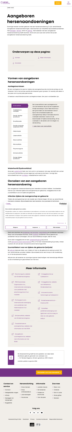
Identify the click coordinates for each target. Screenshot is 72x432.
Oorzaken (18, 63)
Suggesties (8, 403)
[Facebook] (30, 412)
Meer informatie (45, 57)
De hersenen (42, 390)
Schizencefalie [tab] (18, 153)
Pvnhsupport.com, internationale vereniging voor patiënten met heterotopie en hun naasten (22, 305)
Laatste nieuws (42, 387)
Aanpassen (35, 227)
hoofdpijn (25, 175)
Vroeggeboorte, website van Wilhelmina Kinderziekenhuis (49, 284)
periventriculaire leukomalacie (21, 241)
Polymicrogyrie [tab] (18, 148)
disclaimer (26, 419)
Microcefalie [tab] (17, 144)
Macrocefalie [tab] (17, 140)
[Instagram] (38, 412)
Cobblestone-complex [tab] (17, 110)
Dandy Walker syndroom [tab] (17, 116)
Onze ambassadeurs (26, 391)
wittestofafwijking (35, 239)
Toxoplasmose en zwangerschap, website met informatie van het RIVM (23, 326)
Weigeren (15, 227)
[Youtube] (41, 412)
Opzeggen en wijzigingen (9, 399)
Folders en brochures (41, 393)
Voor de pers (42, 397)
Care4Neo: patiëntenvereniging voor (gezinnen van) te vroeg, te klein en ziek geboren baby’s (49, 313)
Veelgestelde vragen (11, 392)
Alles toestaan (56, 227)
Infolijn (7, 395)
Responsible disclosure (55, 419)
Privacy (32, 419)
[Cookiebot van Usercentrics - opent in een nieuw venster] (60, 204)
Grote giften (58, 395)
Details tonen (60, 223)
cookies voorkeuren (42, 419)
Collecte (56, 390)
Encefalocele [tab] (17, 121)
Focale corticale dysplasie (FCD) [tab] (18, 126)
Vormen (17, 57)
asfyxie (12, 250)
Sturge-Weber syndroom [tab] (17, 158)
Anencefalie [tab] (17, 105)
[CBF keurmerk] (38, 424)
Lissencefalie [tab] (17, 135)
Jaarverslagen (26, 394)
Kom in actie (58, 392)
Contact (7, 390)
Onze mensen (25, 387)
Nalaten (56, 398)
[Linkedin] (34, 412)
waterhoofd (18, 171)
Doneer (58, 3)
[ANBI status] (32, 424)
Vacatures (24, 397)
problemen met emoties (30, 232)
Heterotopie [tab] (17, 131)
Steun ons (57, 387)
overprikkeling (43, 232)
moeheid (35, 234)
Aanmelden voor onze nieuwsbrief (48, 372)
